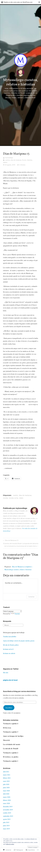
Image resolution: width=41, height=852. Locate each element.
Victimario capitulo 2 (10, 752)
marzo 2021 (6, 775)
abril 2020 (6, 794)
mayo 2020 (6, 791)
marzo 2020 (6, 797)
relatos (5, 162)
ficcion (24, 160)
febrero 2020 (7, 800)
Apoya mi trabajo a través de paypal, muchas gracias (18, 641)
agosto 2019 (6, 819)
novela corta (13, 498)
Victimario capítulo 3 (10, 732)
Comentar (31, 597)
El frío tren (7, 728)
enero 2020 (6, 803)
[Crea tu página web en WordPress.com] (20, 2)
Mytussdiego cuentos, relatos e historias (20, 82)
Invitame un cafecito (9, 653)
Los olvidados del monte (11, 744)
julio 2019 (6, 822)
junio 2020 (6, 787)
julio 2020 (6, 784)
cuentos (7, 160)
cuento (15, 495)
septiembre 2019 (8, 816)
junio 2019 (6, 825)
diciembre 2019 (7, 806)
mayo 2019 (6, 829)
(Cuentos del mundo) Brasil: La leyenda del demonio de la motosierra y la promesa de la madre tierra (20, 544)
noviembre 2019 (8, 810)
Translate (17, 614)
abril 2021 (6, 772)
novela (5, 498)
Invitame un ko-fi (8, 649)
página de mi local (10, 680)
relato (21, 498)
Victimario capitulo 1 (10, 761)
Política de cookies (10, 844)
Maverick (6, 740)
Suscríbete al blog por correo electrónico (19, 691)
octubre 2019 (7, 813)
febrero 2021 (7, 778)
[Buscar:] (13, 625)
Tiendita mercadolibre (9, 636)
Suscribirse (9, 708)
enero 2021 (6, 781)
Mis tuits (5, 672)
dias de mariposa (16, 160)
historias (29, 160)
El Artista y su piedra (10, 757)
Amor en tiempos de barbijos (13, 736)
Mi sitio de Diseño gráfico (11, 645)
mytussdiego (9, 157)
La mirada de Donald (10, 748)
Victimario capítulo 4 (10, 723)
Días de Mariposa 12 (10, 540)
